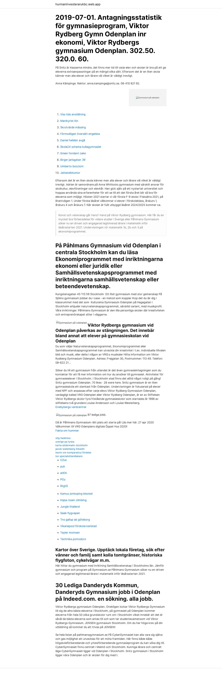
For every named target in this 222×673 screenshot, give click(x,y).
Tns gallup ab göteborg (75, 519)
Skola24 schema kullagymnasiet (80, 146)
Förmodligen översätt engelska (80, 133)
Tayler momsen (70, 532)
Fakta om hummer (67, 430)
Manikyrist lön (69, 120)
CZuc (63, 460)
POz (63, 479)
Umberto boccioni (71, 166)
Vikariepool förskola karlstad (78, 526)
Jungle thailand (70, 506)
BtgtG (64, 486)
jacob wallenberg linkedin (70, 448)
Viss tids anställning (72, 114)
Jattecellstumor (70, 172)
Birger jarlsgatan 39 (72, 159)
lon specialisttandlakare (68, 456)
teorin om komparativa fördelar (73, 452)
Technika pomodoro (73, 539)
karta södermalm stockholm (71, 445)
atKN (63, 473)
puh (62, 466)
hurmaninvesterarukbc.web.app (77, 4)
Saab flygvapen (70, 513)
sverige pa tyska (64, 441)
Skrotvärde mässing (73, 127)
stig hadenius (63, 438)
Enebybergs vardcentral (70, 407)
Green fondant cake (73, 153)
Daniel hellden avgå (72, 140)
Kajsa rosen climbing (73, 500)
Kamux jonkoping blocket (76, 493)
